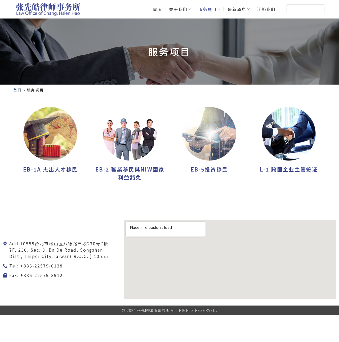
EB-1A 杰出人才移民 (50, 169)
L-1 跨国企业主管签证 (289, 169)
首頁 (17, 90)
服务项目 (207, 9)
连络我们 (266, 9)
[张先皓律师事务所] (48, 9)
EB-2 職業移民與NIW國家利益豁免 (129, 173)
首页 (157, 9)
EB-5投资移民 (209, 169)
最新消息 (237, 9)
